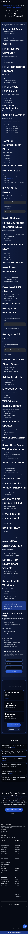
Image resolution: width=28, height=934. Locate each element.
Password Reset (4, 847)
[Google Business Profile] (2, 837)
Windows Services (4, 849)
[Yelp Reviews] (7, 837)
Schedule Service (14, 729)
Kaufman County (17, 853)
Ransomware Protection (5, 881)
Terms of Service (18, 896)
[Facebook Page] (4, 837)
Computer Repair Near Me (5, 862)
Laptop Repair (3, 860)
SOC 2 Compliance (4, 879)
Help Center (17, 883)
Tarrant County (17, 845)
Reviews (16, 879)
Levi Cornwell (20, 5)
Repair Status (17, 885)
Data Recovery (3, 855)
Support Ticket (17, 887)
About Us (16, 870)
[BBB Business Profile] (9, 837)
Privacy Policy (17, 894)
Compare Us (17, 881)
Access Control (3, 887)
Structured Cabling (4, 885)
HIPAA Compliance (4, 870)
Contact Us (17, 872)
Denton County (17, 849)
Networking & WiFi (4, 853)
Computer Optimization (5, 845)
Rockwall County (17, 855)
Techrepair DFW (5, 1)
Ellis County (17, 851)
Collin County (17, 847)
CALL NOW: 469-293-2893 (14, 809)
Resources (17, 892)
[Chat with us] (25, 926)
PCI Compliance (4, 872)
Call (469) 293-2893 (13, 725)
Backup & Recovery (4, 883)
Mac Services (3, 851)
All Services (3, 866)
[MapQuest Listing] (12, 837)
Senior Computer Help (5, 864)
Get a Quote (14, 671)
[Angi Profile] (14, 837)
